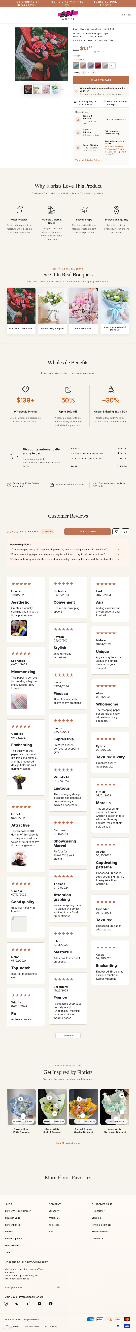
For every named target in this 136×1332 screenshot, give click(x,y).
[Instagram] (6, 1304)
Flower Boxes (12, 1225)
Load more (68, 1035)
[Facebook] (51, 1304)
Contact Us (97, 1238)
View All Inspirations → (68, 1143)
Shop (75, 29)
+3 (112, 66)
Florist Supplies (13, 1238)
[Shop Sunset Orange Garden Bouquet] (83, 1107)
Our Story (54, 1211)
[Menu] (6, 15)
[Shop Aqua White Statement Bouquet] (114, 1107)
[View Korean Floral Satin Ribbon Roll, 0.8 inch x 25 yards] (51, 1121)
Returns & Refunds (101, 1225)
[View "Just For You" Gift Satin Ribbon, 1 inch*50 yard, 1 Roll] (23, 1119)
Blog (51, 1231)
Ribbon (9, 1231)
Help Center (98, 1211)
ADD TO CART (103, 80)
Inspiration (54, 1225)
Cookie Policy (51, 1327)
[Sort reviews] (125, 531)
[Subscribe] (58, 1287)
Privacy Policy (11, 1327)
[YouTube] (39, 1304)
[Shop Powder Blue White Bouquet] (21, 1107)
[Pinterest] (17, 1304)
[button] (123, 15)
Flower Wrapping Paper (91, 29)
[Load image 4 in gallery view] (55, 89)
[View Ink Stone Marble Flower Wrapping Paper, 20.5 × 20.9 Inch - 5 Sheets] (79, 1099)
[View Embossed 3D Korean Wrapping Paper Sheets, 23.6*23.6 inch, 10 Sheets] (20, 1098)
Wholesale (54, 1218)
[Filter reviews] (116, 531)
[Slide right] (62, 89)
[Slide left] (21, 89)
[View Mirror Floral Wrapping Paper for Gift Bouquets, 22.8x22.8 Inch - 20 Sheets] (122, 1111)
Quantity (76, 73)
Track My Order (100, 1231)
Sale (7, 1252)
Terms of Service (31, 1327)
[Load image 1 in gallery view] (28, 89)
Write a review (87, 531)
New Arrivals (12, 1245)
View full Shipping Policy (88, 160)
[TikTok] (28, 1304)
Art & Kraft (109, 29)
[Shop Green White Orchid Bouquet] (52, 1107)
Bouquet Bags (12, 1218)
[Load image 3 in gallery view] (46, 89)
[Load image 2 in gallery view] (37, 89)
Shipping (96, 1218)
